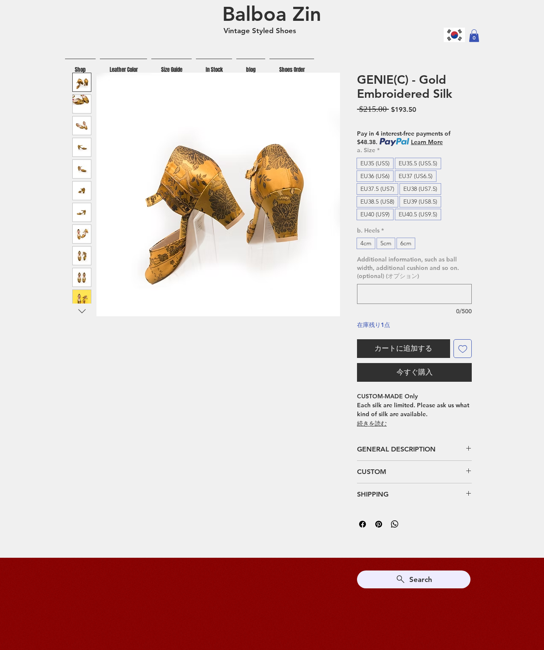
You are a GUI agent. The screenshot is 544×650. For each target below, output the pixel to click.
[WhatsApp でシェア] (395, 524)
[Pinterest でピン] (379, 524)
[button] (474, 35)
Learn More (427, 142)
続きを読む (372, 423)
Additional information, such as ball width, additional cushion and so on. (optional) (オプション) (408, 267)
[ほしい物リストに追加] (462, 348)
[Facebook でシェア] (362, 524)
